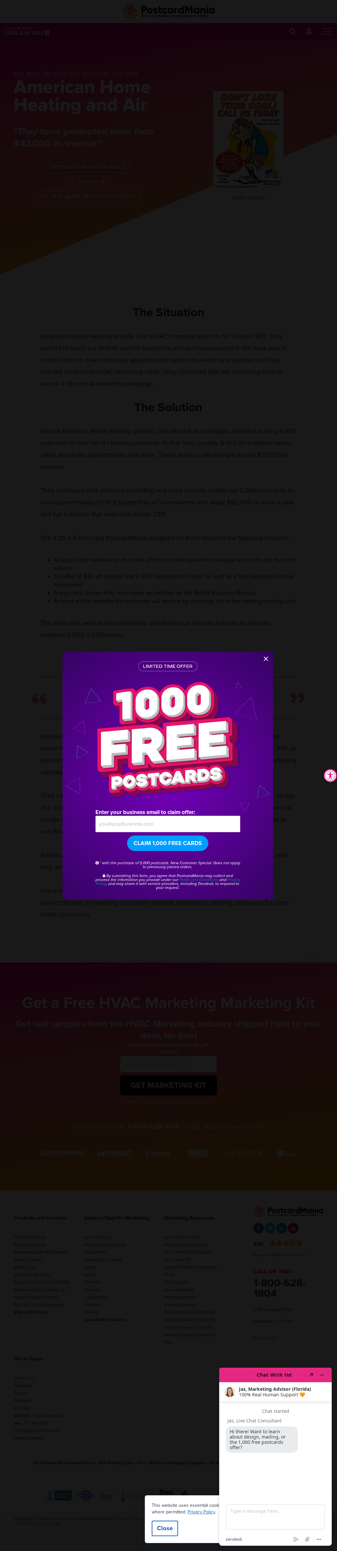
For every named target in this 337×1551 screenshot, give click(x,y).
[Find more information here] (275, 1456)
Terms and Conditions (199, 879)
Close (165, 1528)
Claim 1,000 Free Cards (168, 843)
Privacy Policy (201, 1512)
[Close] (266, 659)
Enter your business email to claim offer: (145, 812)
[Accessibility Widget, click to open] (330, 775)
